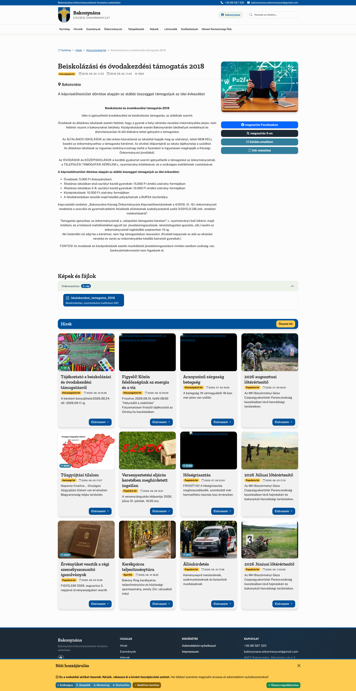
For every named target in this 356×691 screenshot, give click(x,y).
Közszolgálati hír (96, 50)
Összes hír (286, 324)
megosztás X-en (261, 133)
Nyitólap (64, 29)
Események (93, 29)
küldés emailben (261, 142)
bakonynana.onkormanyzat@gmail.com (274, 2)
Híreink (78, 29)
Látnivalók (170, 29)
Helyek (125, 657)
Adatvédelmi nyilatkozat (199, 645)
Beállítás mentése (148, 685)
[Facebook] (61, 658)
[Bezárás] (299, 666)
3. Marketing (102, 685)
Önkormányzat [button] (113, 29)
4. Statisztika (121, 685)
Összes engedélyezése (285, 685)
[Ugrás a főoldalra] (64, 15)
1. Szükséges (65, 685)
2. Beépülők (83, 685)
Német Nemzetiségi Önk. (217, 29)
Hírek (78, 50)
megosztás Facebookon (261, 125)
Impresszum (190, 651)
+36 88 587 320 (234, 2)
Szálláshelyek (189, 29)
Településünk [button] (136, 29)
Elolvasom (98, 422)
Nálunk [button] (154, 29)
